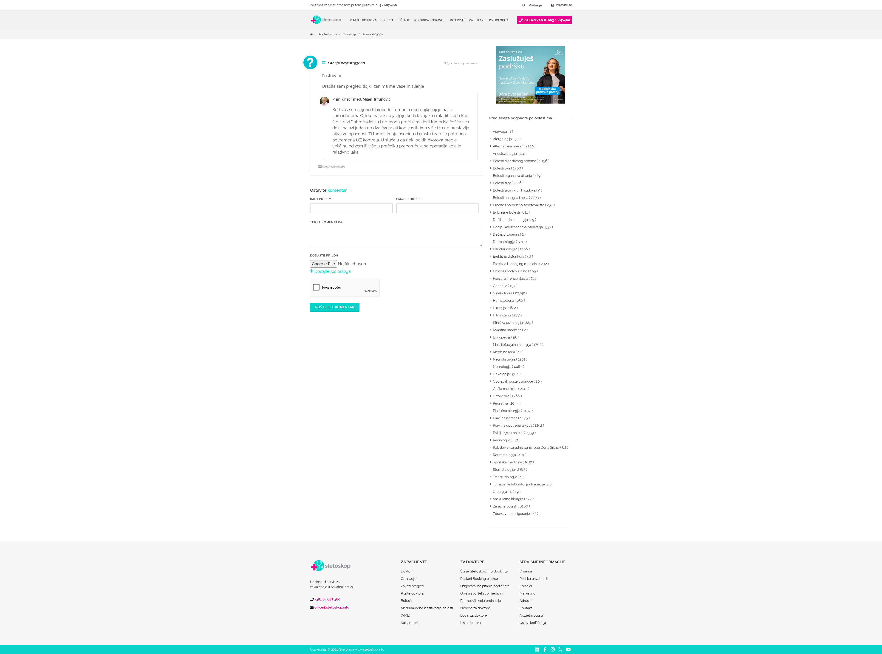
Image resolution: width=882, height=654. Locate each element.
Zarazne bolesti (505, 506)
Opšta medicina (505, 389)
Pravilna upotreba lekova (512, 425)
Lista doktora (470, 623)
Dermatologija (504, 242)
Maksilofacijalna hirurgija (512, 345)
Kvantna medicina (507, 330)
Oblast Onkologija (333, 166)
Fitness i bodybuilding (510, 271)
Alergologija (502, 139)
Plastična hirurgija (506, 411)
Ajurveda (500, 132)
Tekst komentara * (327, 222)
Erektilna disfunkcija (508, 256)
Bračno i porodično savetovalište (518, 205)
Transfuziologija (505, 477)
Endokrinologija (505, 249)
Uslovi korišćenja (533, 623)
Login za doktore (473, 615)
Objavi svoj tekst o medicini (481, 593)
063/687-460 (386, 5)
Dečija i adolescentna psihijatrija (518, 227)
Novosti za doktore (475, 608)
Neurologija (502, 367)
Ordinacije (408, 579)
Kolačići (526, 586)
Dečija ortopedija (506, 234)
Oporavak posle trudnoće (513, 381)
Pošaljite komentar (334, 307)
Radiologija (501, 440)
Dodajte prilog (324, 255)
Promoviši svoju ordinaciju (480, 601)
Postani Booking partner (479, 579)
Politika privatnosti (534, 579)
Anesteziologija (505, 154)
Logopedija (502, 337)
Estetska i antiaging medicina (516, 264)
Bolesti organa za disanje (512, 176)
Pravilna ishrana (505, 418)
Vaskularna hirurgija (508, 499)
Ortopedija (501, 396)
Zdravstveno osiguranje (511, 514)
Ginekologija (502, 293)
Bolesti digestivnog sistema (514, 161)
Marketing (527, 593)
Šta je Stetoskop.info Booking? (484, 571)
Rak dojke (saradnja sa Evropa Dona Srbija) (526, 447)
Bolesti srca (502, 183)
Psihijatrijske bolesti (508, 433)
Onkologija (349, 34)
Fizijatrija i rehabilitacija (510, 278)
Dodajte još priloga (332, 271)
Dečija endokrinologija (510, 220)
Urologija (500, 492)
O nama (526, 571)
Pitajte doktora (363, 20)
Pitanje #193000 (372, 34)
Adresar (526, 601)
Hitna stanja (502, 315)
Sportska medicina (507, 462)
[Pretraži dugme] (523, 5)
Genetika (500, 286)
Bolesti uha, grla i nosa (510, 198)
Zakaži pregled (412, 586)
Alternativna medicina (510, 146)
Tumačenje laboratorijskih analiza (519, 484)
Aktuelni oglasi (531, 615)
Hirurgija (499, 308)
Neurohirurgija (504, 359)
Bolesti (406, 601)
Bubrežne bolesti (506, 212)
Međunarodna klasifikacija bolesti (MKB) (427, 611)
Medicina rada (504, 352)
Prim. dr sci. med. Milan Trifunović (361, 99)
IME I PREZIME (322, 199)
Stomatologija (504, 470)
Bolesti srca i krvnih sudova (514, 190)
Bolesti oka (501, 168)
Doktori (406, 571)
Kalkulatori (409, 623)
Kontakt (526, 608)
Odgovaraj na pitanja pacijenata (484, 586)
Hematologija (503, 301)
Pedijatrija (500, 403)
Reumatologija (504, 455)
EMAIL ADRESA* (409, 199)
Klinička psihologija (508, 323)
